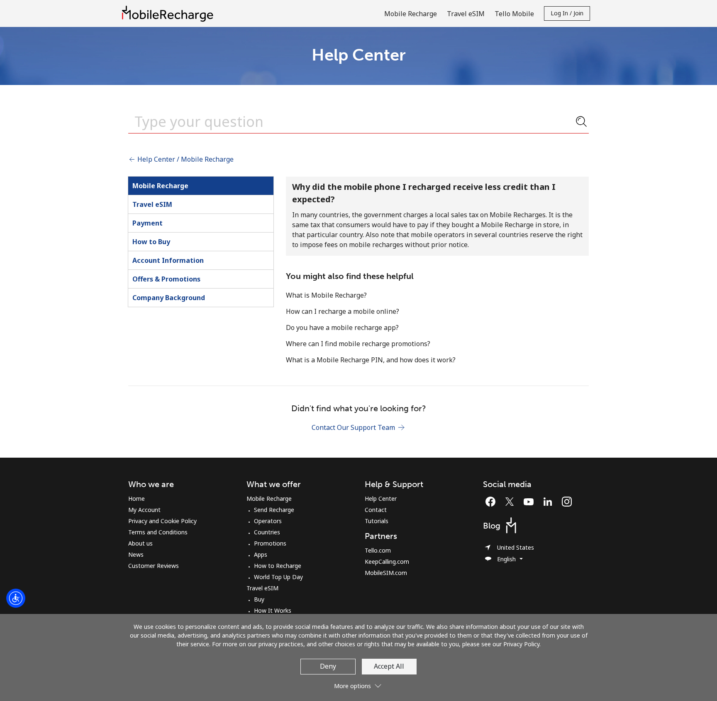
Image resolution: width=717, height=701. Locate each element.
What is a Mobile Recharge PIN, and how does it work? (371, 359)
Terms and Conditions (158, 532)
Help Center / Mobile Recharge (185, 159)
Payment (147, 223)
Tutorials (376, 521)
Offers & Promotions (166, 279)
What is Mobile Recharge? (326, 295)
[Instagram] (566, 501)
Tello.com (378, 550)
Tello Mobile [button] (514, 13)
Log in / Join (567, 13)
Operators (268, 521)
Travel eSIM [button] (466, 13)
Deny (328, 666)
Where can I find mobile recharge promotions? (358, 343)
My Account (144, 510)
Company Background (168, 297)
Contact (376, 510)
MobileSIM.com (386, 573)
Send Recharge (274, 510)
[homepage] (169, 13)
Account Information (168, 260)
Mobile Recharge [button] (410, 13)
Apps (260, 554)
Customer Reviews (153, 566)
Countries (267, 532)
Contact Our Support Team (354, 427)
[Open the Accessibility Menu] (15, 598)
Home (136, 498)
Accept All (389, 666)
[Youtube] (530, 501)
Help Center (381, 498)
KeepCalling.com (387, 561)
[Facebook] (492, 501)
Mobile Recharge (160, 185)
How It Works (272, 610)
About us (140, 543)
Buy (259, 599)
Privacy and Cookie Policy (162, 521)
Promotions (270, 543)
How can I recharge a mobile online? (342, 311)
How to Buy (151, 241)
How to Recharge (277, 566)
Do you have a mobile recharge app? (342, 327)
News (136, 554)
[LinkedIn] (549, 501)
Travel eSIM (152, 204)
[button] (358, 682)
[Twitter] (511, 501)
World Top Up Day (278, 577)
